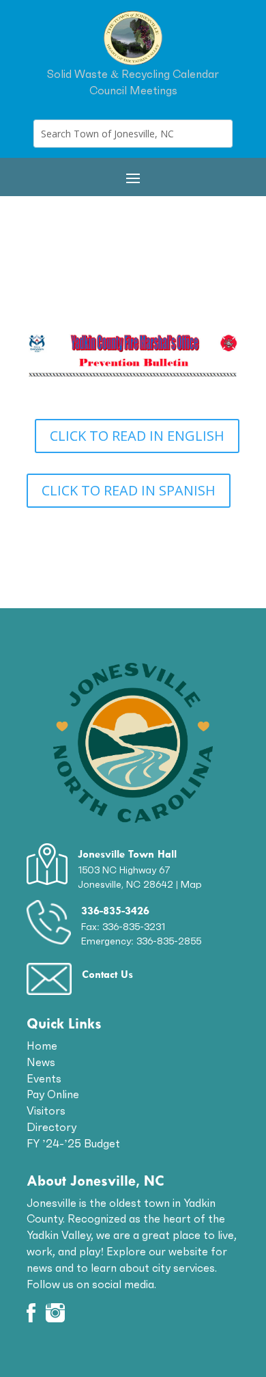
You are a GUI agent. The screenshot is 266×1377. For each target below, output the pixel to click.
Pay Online (53, 1094)
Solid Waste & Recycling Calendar (133, 74)
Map (191, 884)
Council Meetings (133, 90)
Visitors (46, 1110)
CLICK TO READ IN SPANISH (129, 490)
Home (42, 1045)
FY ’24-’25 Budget (73, 1143)
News (41, 1062)
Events (44, 1078)
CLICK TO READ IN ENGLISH (137, 435)
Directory (51, 1127)
